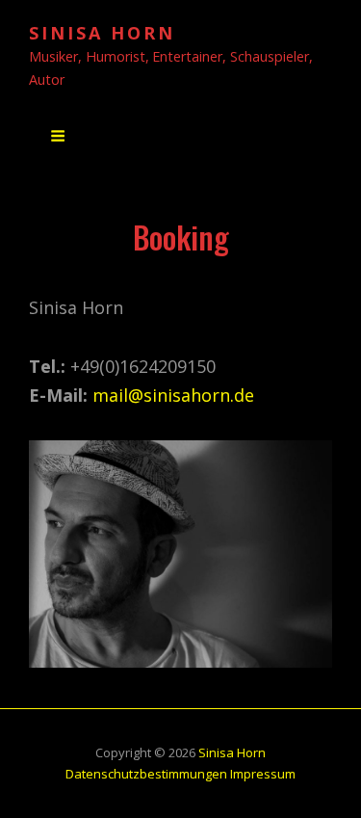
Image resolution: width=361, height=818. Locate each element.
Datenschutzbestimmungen (146, 773)
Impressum (263, 773)
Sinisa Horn (102, 32)
